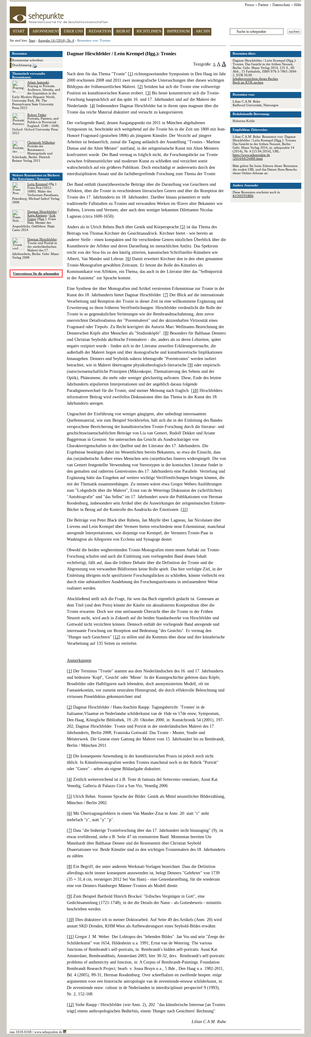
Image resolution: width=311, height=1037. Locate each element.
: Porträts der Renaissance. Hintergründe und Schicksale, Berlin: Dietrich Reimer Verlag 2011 (34, 151)
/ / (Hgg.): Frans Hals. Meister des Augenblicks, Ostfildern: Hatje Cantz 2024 (35, 221)
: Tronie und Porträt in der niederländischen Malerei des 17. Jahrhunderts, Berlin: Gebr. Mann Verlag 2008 (35, 248)
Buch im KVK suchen (248, 82)
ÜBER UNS (73, 31)
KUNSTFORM (243, 196)
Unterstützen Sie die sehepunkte (36, 273)
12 (116, 637)
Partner (263, 5)
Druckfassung (22, 65)
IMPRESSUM (178, 31)
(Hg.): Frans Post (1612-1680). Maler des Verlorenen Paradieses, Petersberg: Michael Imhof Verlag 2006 (36, 193)
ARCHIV (203, 31)
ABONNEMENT (45, 31)
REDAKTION (100, 31)
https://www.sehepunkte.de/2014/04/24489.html (251, 156)
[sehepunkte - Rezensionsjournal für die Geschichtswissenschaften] (155, 14)
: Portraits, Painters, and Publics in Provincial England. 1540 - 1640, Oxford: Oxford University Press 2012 (36, 124)
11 (184, 509)
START (19, 31)
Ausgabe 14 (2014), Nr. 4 (56, 40)
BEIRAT (123, 31)
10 (195, 390)
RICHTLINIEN (149, 31)
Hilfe (297, 5)
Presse (249, 5)
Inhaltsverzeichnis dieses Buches (255, 78)
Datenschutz (281, 5)
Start (32, 40)
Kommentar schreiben (27, 60)
